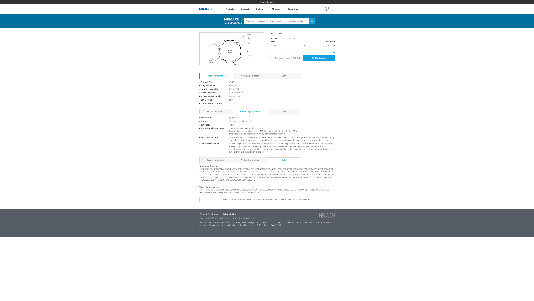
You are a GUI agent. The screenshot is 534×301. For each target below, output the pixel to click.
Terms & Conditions (209, 214)
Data (284, 75)
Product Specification (250, 75)
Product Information (216, 75)
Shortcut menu (267, 2)
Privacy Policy (229, 214)
